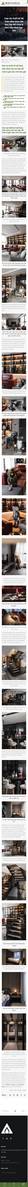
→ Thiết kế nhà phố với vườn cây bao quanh (13, 99)
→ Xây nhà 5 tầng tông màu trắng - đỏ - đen (14, 107)
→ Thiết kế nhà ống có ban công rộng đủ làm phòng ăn (13, 101)
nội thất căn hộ (15, 336)
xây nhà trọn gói (12, 124)
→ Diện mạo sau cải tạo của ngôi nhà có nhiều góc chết (14, 96)
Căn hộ (4, 159)
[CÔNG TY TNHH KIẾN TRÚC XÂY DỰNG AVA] (10, 3)
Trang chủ (13, 15)
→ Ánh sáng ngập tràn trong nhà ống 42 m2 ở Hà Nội (13, 104)
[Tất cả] (15, 1111)
